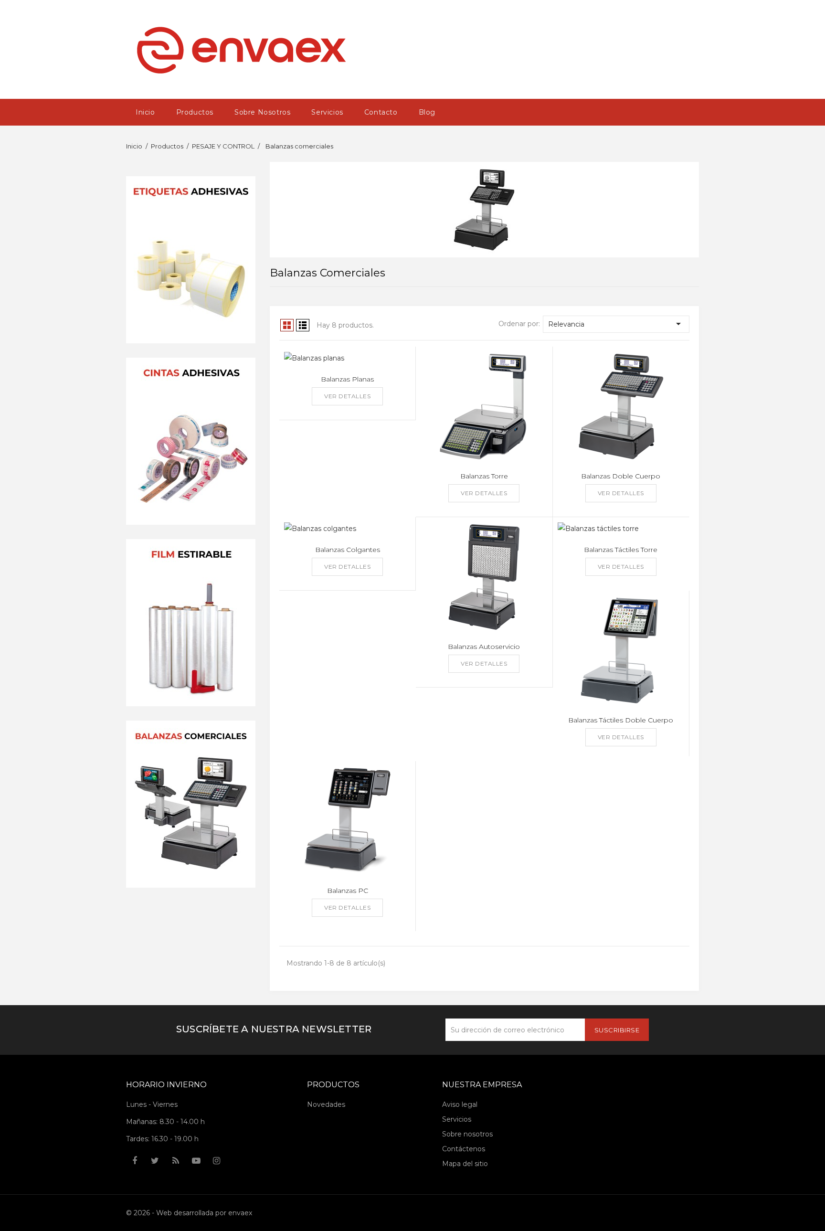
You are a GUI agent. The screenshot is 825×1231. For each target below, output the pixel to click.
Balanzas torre (484, 476)
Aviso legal (459, 1104)
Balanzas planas (347, 379)
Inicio (145, 112)
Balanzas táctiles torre (620, 549)
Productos (194, 112)
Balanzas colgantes (347, 549)
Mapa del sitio (465, 1163)
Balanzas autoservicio (484, 646)
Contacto (381, 112)
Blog (427, 112)
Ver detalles (347, 396)
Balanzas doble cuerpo (620, 476)
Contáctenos (463, 1149)
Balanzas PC (347, 890)
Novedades (326, 1104)
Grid (287, 325)
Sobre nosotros (262, 112)
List (302, 325)
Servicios (327, 112)
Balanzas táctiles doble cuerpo (620, 720)
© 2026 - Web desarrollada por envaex (189, 1213)
